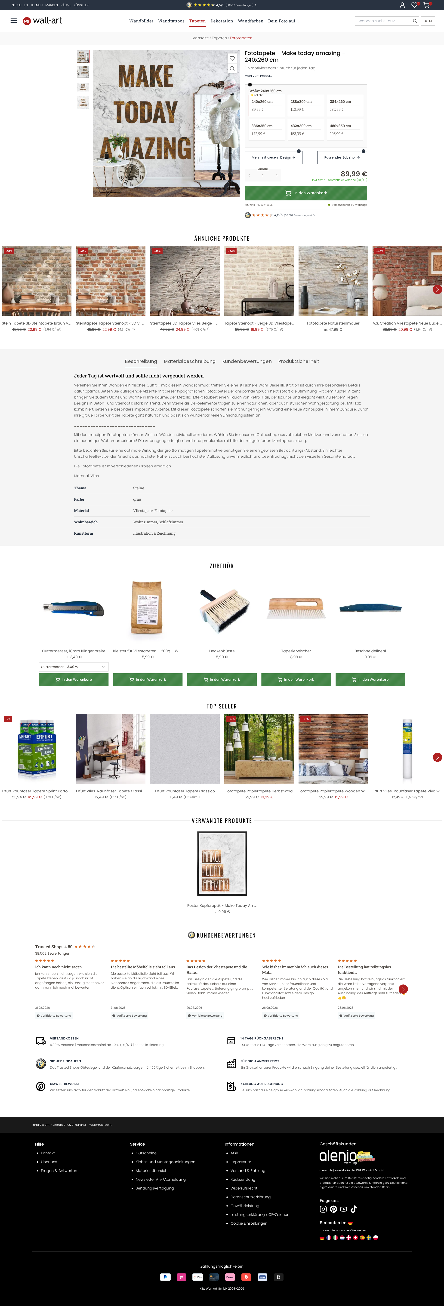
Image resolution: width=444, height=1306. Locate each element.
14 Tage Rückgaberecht (262, 1038)
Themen (37, 5)
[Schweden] (369, 1237)
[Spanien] (362, 1237)
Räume (66, 5)
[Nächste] (437, 289)
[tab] (141, 361)
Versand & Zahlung (248, 1170)
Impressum (40, 1124)
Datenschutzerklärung (69, 1124)
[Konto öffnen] (402, 5)
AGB (234, 1153)
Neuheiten (20, 5)
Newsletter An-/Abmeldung (161, 1179)
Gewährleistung (245, 1205)
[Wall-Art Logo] (42, 21)
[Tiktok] (354, 1209)
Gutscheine (146, 1153)
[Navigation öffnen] (13, 20)
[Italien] (335, 1237)
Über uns (49, 1162)
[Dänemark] (348, 1237)
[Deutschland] (322, 1237)
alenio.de (326, 1170)
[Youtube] (343, 1209)
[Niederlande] (342, 1237)
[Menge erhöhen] (276, 175)
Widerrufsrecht (100, 1124)
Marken (51, 5)
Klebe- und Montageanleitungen (165, 1162)
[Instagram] (323, 1209)
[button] (166, 123)
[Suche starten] (414, 21)
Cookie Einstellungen (249, 1223)
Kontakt (48, 1153)
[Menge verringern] (249, 175)
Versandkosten (64, 1038)
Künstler (81, 5)
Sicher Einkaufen (65, 1061)
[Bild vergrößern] (232, 68)
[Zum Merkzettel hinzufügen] (232, 58)
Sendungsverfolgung (155, 1188)
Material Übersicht (152, 1170)
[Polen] (375, 1237)
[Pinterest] (333, 1209)
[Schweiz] (355, 1237)
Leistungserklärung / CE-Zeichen (260, 1214)
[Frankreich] (328, 1237)
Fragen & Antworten (59, 1170)
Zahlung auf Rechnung (261, 1084)
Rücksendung (243, 1179)
